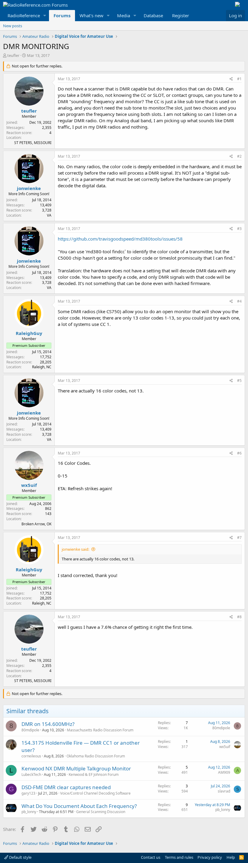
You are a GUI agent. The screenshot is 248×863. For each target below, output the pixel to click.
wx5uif (29, 485)
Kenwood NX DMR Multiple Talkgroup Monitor (76, 768)
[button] (45, 15)
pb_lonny (28, 811)
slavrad (224, 791)
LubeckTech (31, 774)
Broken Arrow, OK (36, 524)
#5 (239, 380)
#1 (239, 78)
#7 (239, 537)
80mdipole (30, 730)
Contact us (150, 857)
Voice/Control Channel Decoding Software (95, 793)
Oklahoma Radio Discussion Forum (96, 756)
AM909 (224, 772)
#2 (239, 156)
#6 (239, 453)
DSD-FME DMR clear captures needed (66, 787)
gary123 (28, 793)
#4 (239, 301)
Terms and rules (179, 857)
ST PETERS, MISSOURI (32, 142)
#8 (239, 616)
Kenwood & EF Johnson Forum (94, 774)
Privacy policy (209, 857)
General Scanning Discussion (100, 811)
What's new (91, 15)
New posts (12, 25)
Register (180, 15)
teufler (13, 55)
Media (123, 15)
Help (231, 857)
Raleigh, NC (41, 366)
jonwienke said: (75, 549)
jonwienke (29, 188)
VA (49, 215)
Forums (62, 15)
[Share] (231, 79)
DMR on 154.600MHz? (47, 723)
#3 (239, 228)
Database (153, 15)
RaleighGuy (29, 333)
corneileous (31, 756)
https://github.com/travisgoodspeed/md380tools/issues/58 (120, 239)
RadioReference (24, 15)
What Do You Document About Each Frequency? (79, 805)
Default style (19, 857)
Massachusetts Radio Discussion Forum (100, 730)
